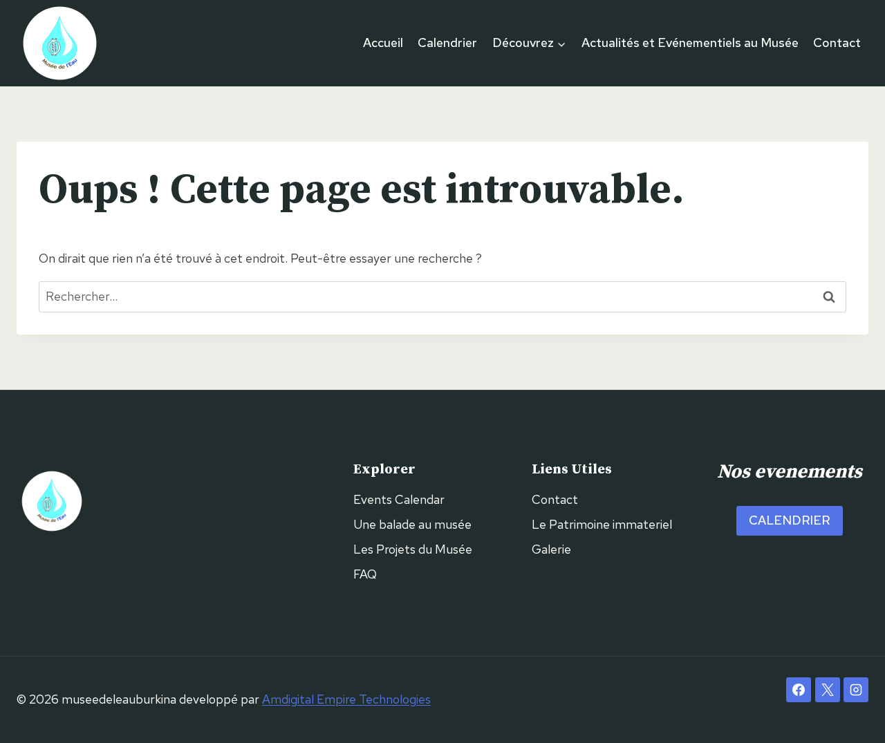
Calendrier (447, 42)
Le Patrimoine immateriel (602, 524)
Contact (837, 42)
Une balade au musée (412, 524)
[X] (827, 689)
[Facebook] (798, 689)
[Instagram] (856, 689)
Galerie (551, 549)
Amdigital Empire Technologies (346, 699)
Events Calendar (399, 499)
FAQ (365, 574)
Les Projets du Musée (412, 549)
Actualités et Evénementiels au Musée (690, 42)
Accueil (383, 42)
